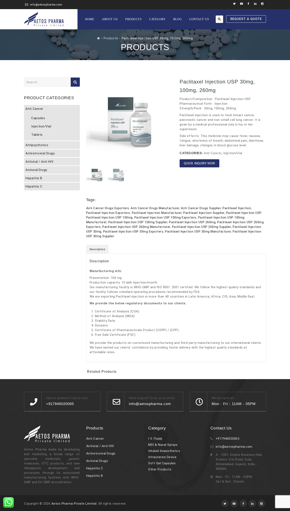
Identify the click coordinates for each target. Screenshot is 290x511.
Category (157, 19)
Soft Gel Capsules (162, 463)
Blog (177, 19)
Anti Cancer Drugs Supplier (201, 208)
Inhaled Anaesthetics (164, 451)
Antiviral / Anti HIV (39, 162)
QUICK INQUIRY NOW (199, 163)
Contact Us (199, 19)
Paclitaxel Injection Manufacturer (157, 213)
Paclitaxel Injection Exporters (108, 213)
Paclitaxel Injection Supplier (203, 213)
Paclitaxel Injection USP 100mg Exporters (165, 217)
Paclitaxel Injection (236, 208)
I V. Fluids (155, 438)
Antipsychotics (36, 145)
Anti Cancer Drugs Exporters (107, 208)
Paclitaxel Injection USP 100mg (109, 217)
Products (133, 19)
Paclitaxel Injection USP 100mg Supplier (138, 222)
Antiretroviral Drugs (40, 153)
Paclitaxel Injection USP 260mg (192, 222)
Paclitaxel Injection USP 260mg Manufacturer (136, 227)
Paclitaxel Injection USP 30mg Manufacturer (198, 231)
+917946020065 (227, 438)
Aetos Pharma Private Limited (74, 503)
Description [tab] (97, 249)
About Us (110, 19)
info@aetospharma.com (46, 4)
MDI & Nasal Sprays (162, 445)
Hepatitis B (33, 178)
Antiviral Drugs (36, 170)
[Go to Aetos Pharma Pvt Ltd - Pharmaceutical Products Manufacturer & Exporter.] (98, 38)
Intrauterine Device (162, 457)
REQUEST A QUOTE (246, 19)
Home (89, 19)
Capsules (38, 118)
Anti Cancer (212, 153)
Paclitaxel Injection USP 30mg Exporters (133, 231)
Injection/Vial (232, 153)
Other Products (159, 469)
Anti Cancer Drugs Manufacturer (155, 208)
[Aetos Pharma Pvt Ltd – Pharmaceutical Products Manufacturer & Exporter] (44, 19)
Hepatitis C (33, 186)
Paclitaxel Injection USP (243, 213)
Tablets (37, 135)
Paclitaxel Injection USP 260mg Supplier (201, 227)
